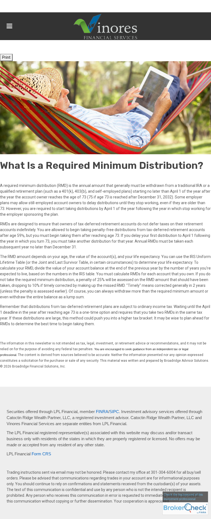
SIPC (114, 411)
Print (6, 57)
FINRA (102, 411)
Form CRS (41, 454)
